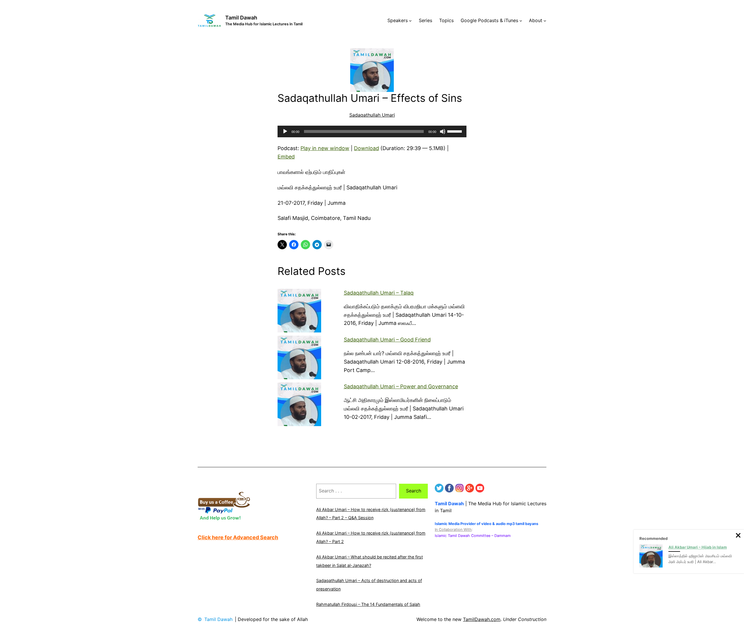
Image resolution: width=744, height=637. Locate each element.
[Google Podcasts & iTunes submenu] (520, 20)
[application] (372, 131)
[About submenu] (544, 20)
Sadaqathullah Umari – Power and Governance (401, 386)
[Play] (285, 131)
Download (366, 148)
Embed (286, 157)
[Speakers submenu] (410, 20)
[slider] (455, 131)
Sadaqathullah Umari (372, 115)
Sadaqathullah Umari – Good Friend (387, 340)
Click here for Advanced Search (238, 537)
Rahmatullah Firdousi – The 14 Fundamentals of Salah (368, 604)
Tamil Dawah (241, 18)
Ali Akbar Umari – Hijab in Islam (697, 547)
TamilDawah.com (481, 619)
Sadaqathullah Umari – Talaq (379, 293)
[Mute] (443, 131)
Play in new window (325, 148)
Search (413, 491)
